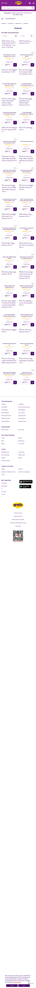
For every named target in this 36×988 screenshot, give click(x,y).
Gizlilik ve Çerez (18, 513)
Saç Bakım (10, 23)
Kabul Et (12, 985)
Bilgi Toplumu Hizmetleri (18, 519)
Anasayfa (3, 23)
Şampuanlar (18, 23)
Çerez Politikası (17, 982)
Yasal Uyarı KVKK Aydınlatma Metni (18, 522)
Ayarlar (24, 985)
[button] (15, 65)
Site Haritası (18, 526)
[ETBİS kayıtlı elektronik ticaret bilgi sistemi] (18, 536)
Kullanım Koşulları (18, 516)
